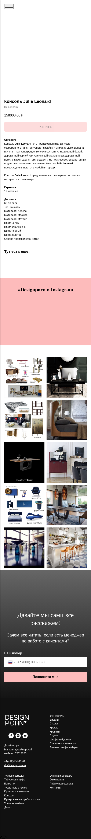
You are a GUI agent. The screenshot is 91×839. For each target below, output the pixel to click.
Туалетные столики (16, 787)
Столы (54, 723)
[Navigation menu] (9, 6)
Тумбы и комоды (14, 775)
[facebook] (11, 737)
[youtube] (25, 737)
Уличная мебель (14, 803)
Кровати (55, 731)
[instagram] (18, 737)
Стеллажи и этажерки (63, 743)
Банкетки (9, 783)
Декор (7, 807)
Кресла (54, 727)
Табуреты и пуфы (14, 779)
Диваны (54, 719)
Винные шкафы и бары (64, 747)
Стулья (54, 735)
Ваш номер (13, 653)
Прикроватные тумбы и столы (22, 799)
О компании (57, 779)
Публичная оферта (61, 783)
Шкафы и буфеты (60, 739)
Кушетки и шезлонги (16, 791)
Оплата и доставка (61, 775)
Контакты (55, 787)
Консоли (9, 795)
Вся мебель (57, 715)
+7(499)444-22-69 (14, 761)
